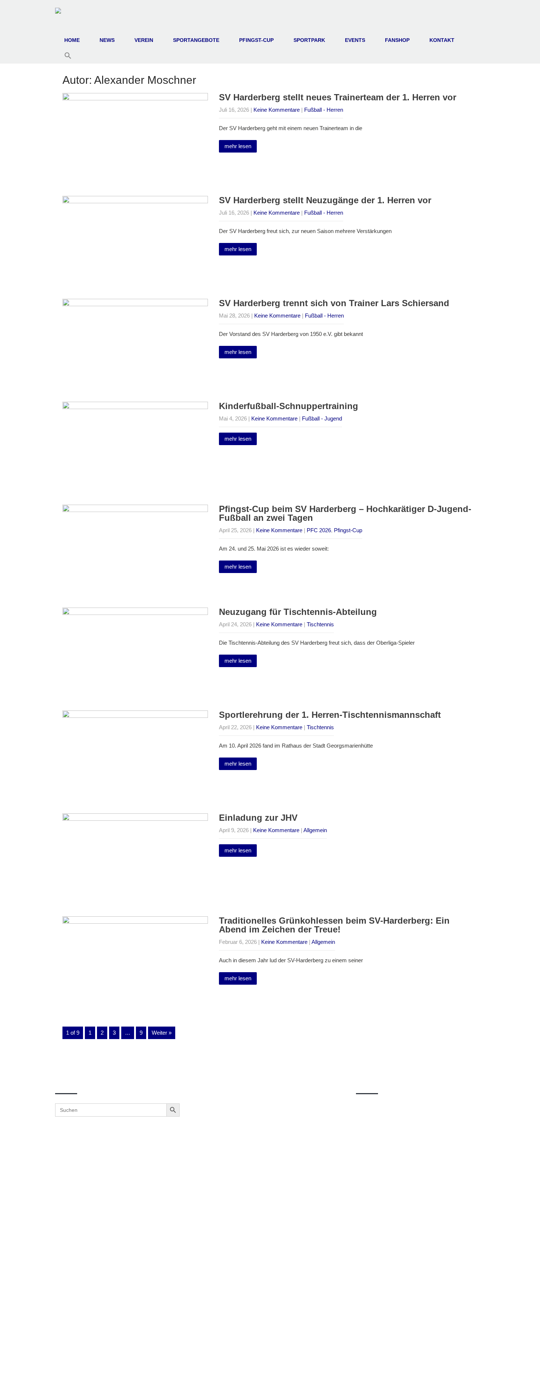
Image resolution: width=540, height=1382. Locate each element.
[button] (68, 56)
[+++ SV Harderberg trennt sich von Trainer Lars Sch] (267, 1171)
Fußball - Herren (323, 110)
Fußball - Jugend (322, 418)
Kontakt (441, 40)
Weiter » (162, 1033)
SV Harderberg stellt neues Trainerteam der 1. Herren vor (337, 97)
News (107, 40)
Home (72, 40)
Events (355, 40)
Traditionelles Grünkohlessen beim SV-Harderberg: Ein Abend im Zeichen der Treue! (334, 925)
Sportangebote (196, 40)
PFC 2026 (319, 530)
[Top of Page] (519, 1366)
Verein (143, 40)
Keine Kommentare (276, 110)
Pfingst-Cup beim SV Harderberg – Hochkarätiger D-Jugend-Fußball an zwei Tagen (345, 513)
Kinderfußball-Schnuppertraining (288, 406)
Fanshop (397, 40)
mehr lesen (237, 146)
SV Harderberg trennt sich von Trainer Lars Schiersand (334, 303)
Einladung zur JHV (258, 818)
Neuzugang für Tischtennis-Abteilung (298, 612)
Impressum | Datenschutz (270, 1368)
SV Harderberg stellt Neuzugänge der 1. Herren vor (325, 200)
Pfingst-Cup (256, 40)
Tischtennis (320, 624)
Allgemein (315, 830)
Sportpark (309, 40)
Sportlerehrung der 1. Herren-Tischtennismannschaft (330, 715)
